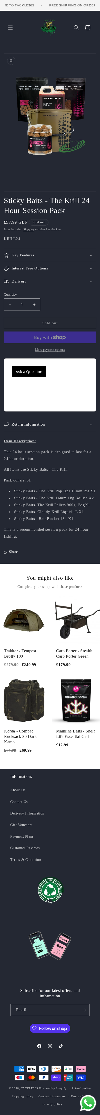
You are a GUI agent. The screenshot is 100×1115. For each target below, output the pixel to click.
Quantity (10, 294)
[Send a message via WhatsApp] (88, 1103)
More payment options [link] (50, 349)
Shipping (28, 229)
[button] (10, 27)
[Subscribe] (83, 1010)
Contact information (52, 1096)
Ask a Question (29, 371)
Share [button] (13, 552)
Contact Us (19, 802)
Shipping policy (23, 1096)
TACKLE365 (29, 1088)
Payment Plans (22, 836)
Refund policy (81, 1088)
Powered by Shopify (53, 1088)
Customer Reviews (25, 848)
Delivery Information (27, 813)
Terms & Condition (25, 860)
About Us (17, 790)
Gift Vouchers (21, 825)
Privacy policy (52, 1104)
